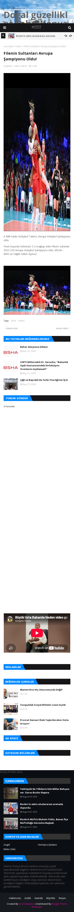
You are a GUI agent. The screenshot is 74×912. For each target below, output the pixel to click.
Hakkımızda (15, 898)
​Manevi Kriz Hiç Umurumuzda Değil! (41, 689)
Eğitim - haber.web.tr (16, 66)
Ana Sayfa (8, 46)
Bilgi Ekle (50, 898)
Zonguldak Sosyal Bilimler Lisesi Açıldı (43, 704)
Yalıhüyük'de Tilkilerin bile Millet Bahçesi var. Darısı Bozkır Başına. (44, 790)
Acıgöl (7, 844)
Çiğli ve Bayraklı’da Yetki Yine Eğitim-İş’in (44, 380)
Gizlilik (27, 898)
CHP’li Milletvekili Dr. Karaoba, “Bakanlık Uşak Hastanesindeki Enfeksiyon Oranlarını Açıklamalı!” (44, 365)
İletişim (62, 898)
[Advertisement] (37, 515)
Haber (18, 46)
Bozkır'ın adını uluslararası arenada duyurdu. (41, 806)
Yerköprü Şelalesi (47, 844)
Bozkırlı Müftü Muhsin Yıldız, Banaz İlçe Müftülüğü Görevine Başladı (44, 821)
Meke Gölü (9, 849)
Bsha (13, 320)
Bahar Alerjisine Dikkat (34, 346)
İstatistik (38, 898)
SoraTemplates (26, 903)
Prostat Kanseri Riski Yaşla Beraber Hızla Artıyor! (44, 721)
